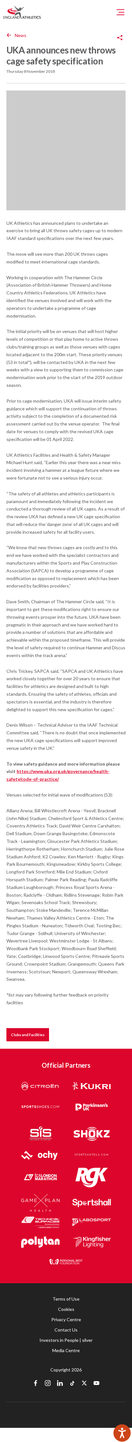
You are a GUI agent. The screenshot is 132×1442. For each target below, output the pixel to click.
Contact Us (66, 1329)
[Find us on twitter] (84, 1384)
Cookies (66, 1309)
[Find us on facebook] (35, 1384)
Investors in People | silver (66, 1340)
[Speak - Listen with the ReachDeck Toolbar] (122, 1433)
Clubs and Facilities (28, 1034)
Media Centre (66, 1350)
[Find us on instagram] (47, 1384)
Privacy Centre (66, 1319)
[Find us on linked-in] (59, 1384)
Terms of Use (66, 1299)
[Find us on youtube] (96, 1384)
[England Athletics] (22, 12)
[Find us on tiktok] (72, 1384)
